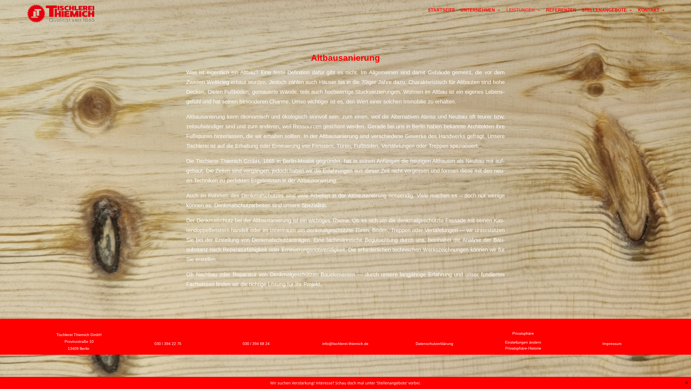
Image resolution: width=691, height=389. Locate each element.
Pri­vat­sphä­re (523, 333)
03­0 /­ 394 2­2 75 (167, 343)
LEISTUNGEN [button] (520, 10)
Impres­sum (612, 343)
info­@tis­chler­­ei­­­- (345, 343)
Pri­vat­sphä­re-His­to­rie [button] (523, 348)
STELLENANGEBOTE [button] (604, 10)
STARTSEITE (441, 10)
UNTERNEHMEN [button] (477, 10)
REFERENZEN (561, 10)
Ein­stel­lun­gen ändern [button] (523, 342)
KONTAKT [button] (648, 10)
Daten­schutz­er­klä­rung (434, 343)
